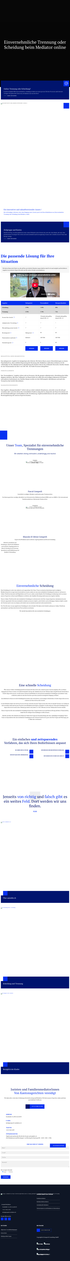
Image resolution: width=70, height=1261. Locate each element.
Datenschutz (4, 1233)
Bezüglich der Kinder (11, 1069)
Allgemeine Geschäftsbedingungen (9, 1229)
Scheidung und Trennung (13, 984)
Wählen (31, 348)
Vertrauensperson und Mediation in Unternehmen (48, 1208)
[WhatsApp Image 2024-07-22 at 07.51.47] (43, 1254)
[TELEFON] (2, 1128)
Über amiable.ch (9, 898)
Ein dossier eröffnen (58, 1145)
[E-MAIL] (2, 1121)
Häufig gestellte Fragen (6, 1236)
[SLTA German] (47, 1245)
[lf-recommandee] (40, 1245)
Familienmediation (41, 1198)
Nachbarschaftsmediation (43, 1201)
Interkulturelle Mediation (42, 1205)
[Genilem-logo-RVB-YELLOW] (43, 1250)
